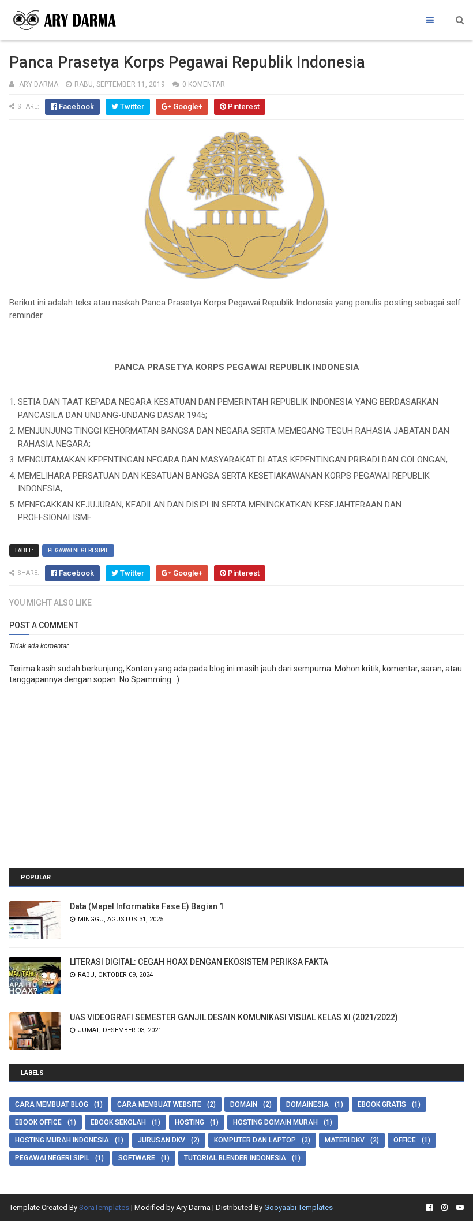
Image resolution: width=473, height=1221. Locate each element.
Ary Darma (193, 1207)
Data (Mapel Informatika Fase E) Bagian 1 (147, 906)
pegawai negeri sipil (78, 550)
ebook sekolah (118, 1122)
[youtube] (458, 1207)
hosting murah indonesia (62, 1140)
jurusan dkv (161, 1140)
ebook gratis (382, 1104)
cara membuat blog (51, 1104)
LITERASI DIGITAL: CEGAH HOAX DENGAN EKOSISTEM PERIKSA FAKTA (199, 961)
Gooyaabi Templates (298, 1207)
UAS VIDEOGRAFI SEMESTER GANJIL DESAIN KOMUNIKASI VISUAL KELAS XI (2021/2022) (234, 1017)
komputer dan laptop (255, 1140)
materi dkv (345, 1140)
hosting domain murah (275, 1122)
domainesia (307, 1104)
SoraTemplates (104, 1207)
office (404, 1140)
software (136, 1158)
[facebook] (429, 1207)
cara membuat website (159, 1104)
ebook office (38, 1122)
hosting (189, 1122)
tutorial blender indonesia (235, 1158)
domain (243, 1104)
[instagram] (444, 1207)
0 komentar (203, 84)
